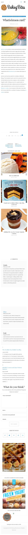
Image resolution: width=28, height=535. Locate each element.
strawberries (12, 71)
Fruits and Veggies (7, 16)
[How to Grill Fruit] (14, 163)
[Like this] (21, 135)
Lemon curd (4, 49)
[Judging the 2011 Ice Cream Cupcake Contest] (14, 220)
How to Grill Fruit (14, 175)
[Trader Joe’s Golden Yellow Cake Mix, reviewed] (14, 191)
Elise (5, 312)
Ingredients (15, 16)
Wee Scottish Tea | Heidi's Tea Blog (12, 350)
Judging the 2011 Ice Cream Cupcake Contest (14, 232)
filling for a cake (4, 88)
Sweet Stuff (22, 16)
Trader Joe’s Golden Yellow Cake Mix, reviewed (14, 203)
